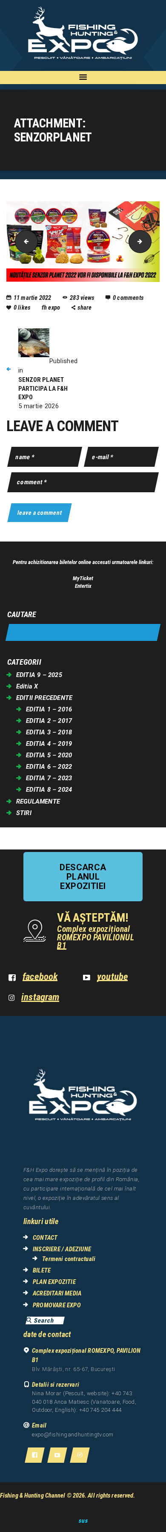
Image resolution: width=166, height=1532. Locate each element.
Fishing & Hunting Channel (33, 1495)
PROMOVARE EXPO (57, 1305)
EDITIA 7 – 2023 (49, 778)
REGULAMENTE (38, 801)
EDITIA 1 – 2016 (49, 709)
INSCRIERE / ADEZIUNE (62, 1249)
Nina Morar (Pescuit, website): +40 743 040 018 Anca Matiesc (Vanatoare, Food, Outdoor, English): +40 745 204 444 (84, 1401)
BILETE (42, 1270)
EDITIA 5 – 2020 (49, 755)
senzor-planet (24, 241)
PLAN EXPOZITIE (54, 1282)
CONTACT (45, 1237)
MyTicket (83, 578)
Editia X (27, 686)
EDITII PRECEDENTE (44, 698)
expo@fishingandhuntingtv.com (73, 1434)
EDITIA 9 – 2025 (39, 675)
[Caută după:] (83, 632)
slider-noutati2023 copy (149, 241)
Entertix (83, 586)
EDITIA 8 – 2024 (49, 789)
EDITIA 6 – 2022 (49, 766)
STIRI (23, 813)
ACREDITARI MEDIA (57, 1293)
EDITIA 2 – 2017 (49, 721)
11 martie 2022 (33, 298)
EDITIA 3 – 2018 (49, 732)
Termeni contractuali (68, 1259)
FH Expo (52, 307)
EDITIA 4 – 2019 (49, 744)
